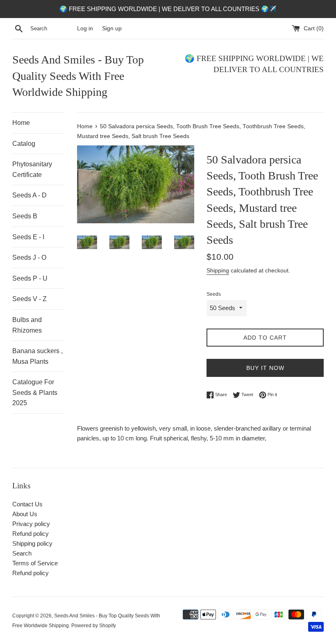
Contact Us (27, 504)
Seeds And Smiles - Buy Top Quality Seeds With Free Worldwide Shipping (78, 75)
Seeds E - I (28, 237)
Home (21, 122)
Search (22, 553)
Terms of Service (35, 563)
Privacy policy (31, 523)
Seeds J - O (29, 257)
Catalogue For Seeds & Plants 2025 (34, 392)
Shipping (218, 270)
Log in (85, 28)
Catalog (23, 143)
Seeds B (24, 216)
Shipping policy (32, 543)
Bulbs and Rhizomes (27, 325)
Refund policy (30, 533)
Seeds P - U (30, 278)
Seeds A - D (29, 195)
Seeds (214, 294)
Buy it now (265, 368)
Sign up (112, 28)
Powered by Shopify (93, 625)
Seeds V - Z (29, 298)
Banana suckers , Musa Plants (37, 356)
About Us (24, 513)
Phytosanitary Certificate (32, 169)
